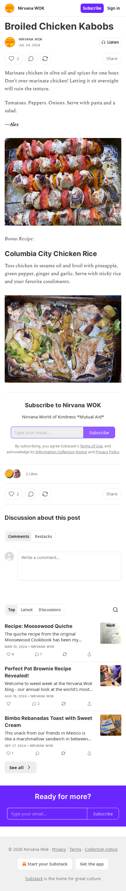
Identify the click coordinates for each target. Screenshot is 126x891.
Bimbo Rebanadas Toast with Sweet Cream (48, 721)
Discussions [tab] (50, 609)
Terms (75, 849)
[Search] (115, 610)
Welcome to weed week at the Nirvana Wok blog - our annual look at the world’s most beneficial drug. (48, 686)
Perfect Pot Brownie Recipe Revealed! (38, 672)
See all (16, 767)
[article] (63, 640)
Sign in (113, 8)
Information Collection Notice (61, 451)
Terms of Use (91, 446)
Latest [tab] (27, 609)
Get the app (92, 864)
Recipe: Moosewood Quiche (38, 626)
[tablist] (30, 536)
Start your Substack (48, 864)
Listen (113, 42)
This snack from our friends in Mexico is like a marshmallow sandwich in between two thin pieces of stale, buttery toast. (46, 736)
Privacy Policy (107, 451)
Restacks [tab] (43, 536)
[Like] (8, 703)
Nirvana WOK (30, 39)
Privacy (59, 849)
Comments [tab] (18, 536)
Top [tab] (11, 609)
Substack (34, 878)
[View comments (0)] (31, 58)
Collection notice (101, 849)
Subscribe (92, 8)
